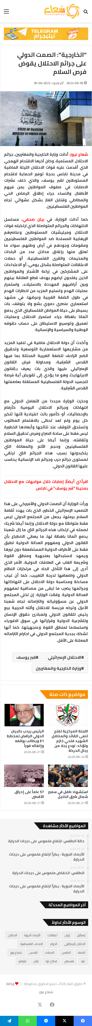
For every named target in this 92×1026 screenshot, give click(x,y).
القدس (33, 952)
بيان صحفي (33, 219)
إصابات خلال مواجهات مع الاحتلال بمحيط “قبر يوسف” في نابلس (46, 485)
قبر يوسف (26, 657)
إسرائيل (81, 935)
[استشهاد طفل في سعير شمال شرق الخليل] (68, 776)
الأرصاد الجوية (32, 935)
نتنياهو (22, 961)
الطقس (66, 952)
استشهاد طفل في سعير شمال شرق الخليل (68, 794)
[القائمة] (6, 13)
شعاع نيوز (16, 952)
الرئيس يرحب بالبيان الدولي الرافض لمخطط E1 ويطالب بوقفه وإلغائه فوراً (25, 738)
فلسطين (69, 961)
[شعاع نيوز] (61, 11)
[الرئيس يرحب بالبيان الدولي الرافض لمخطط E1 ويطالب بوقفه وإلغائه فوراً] (24, 715)
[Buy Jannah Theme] (46, 33)
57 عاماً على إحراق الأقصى (29, 794)
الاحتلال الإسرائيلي (64, 657)
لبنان (36, 961)
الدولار (53, 944)
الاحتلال (12, 935)
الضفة (81, 952)
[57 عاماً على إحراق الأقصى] (24, 776)
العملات (49, 952)
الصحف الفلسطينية (31, 944)
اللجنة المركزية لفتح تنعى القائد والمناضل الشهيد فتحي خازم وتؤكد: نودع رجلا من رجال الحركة (70, 741)
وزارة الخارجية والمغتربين (58, 668)
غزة (83, 961)
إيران (67, 935)
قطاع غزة (51, 961)
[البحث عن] (85, 13)
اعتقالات (52, 935)
